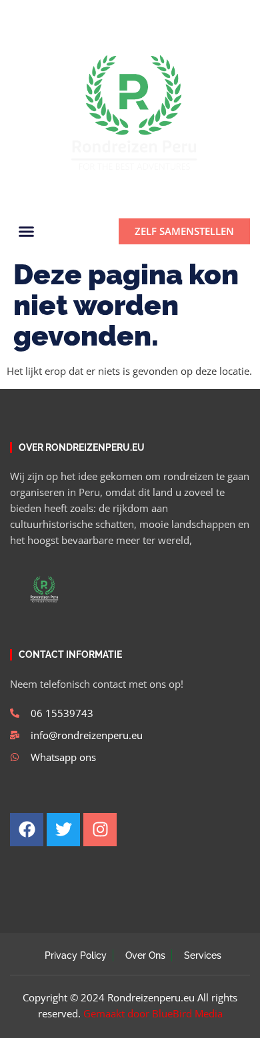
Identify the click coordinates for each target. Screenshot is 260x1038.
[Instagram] (60, 14)
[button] (234, 14)
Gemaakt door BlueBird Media (153, 1013)
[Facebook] (15, 14)
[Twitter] (38, 14)
